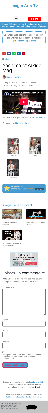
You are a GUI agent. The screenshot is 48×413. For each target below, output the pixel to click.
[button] (16, 18)
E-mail (5, 331)
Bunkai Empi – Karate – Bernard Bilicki (11, 244)
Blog (7, 59)
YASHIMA (40, 117)
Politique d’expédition (33, 397)
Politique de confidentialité (15, 397)
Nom (5, 320)
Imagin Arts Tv (24, 5)
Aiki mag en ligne (21, 123)
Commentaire (9, 287)
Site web (6, 341)
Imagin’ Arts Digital (37, 382)
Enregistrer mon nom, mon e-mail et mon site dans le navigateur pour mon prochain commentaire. (21, 357)
